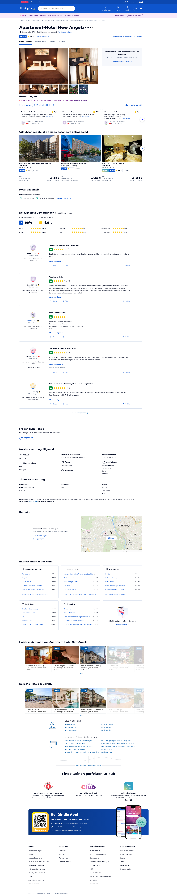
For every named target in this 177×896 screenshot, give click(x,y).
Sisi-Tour (67, 586)
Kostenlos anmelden (134, 15)
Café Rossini (109, 582)
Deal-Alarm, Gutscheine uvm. (38, 862)
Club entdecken (119, 15)
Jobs (122, 862)
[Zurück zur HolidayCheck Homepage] (27, 8)
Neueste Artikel (125, 869)
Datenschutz (94, 858)
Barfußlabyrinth (69, 578)
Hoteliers (62, 851)
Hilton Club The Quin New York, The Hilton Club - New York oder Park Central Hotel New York (82, 752)
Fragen (62, 41)
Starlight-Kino (27, 621)
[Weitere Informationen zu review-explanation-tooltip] (48, 36)
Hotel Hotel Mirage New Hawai (75, 749)
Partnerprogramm (66, 858)
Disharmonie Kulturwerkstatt (32, 624)
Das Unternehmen (127, 851)
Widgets (62, 854)
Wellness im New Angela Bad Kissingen (78, 741)
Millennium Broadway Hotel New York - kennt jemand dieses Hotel (118, 743)
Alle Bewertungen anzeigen (80, 413)
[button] (43, 66)
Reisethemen (125, 865)
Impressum (94, 884)
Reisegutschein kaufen (36, 869)
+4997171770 (39, 539)
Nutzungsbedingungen (98, 854)
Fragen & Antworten (35, 858)
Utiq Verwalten (95, 865)
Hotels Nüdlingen (107, 724)
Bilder (53, 41)
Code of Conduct (65, 862)
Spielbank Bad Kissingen (30, 609)
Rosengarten (26, 574)
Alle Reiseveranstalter (36, 880)
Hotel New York (106, 752)
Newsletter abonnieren (36, 865)
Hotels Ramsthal (106, 727)
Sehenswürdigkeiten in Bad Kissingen (35, 594)
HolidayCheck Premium (37, 873)
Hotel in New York (107, 749)
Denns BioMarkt (69, 613)
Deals (23, 2)
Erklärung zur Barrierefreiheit (100, 876)
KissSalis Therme (70, 589)
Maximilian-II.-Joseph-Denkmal (33, 589)
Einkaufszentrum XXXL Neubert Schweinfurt (78, 624)
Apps (30, 876)
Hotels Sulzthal (106, 730)
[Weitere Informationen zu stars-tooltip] (93, 27)
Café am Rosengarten (113, 578)
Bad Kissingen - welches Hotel (75, 743)
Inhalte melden (33, 884)
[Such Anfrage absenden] (72, 8)
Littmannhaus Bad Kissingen (32, 586)
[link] (106, 8)
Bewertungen (41, 41)
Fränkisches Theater (29, 613)
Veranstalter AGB (96, 851)
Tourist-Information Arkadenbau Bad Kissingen (78, 574)
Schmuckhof (26, 582)
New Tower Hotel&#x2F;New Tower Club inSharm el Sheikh (118, 746)
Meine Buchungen (35, 851)
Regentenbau (26, 578)
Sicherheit (93, 880)
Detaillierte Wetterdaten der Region (88, 766)
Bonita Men (68, 609)
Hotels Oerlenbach (71, 727)
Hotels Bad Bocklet (71, 730)
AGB (91, 869)
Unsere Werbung (126, 854)
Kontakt (124, 2)
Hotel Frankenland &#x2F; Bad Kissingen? (79, 746)
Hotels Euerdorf (70, 724)
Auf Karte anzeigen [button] (64, 32)
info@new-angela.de (42, 536)
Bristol (107, 574)
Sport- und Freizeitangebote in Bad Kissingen (80, 594)
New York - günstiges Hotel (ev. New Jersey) (116, 741)
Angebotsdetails (33, 501)
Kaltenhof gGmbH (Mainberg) (74, 621)
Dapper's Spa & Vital (71, 582)
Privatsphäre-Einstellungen (99, 862)
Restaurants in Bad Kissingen (115, 594)
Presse (122, 858)
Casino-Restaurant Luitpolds (115, 589)
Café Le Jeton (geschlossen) (115, 586)
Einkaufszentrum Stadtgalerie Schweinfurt (78, 617)
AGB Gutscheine (96, 873)
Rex (23, 617)
